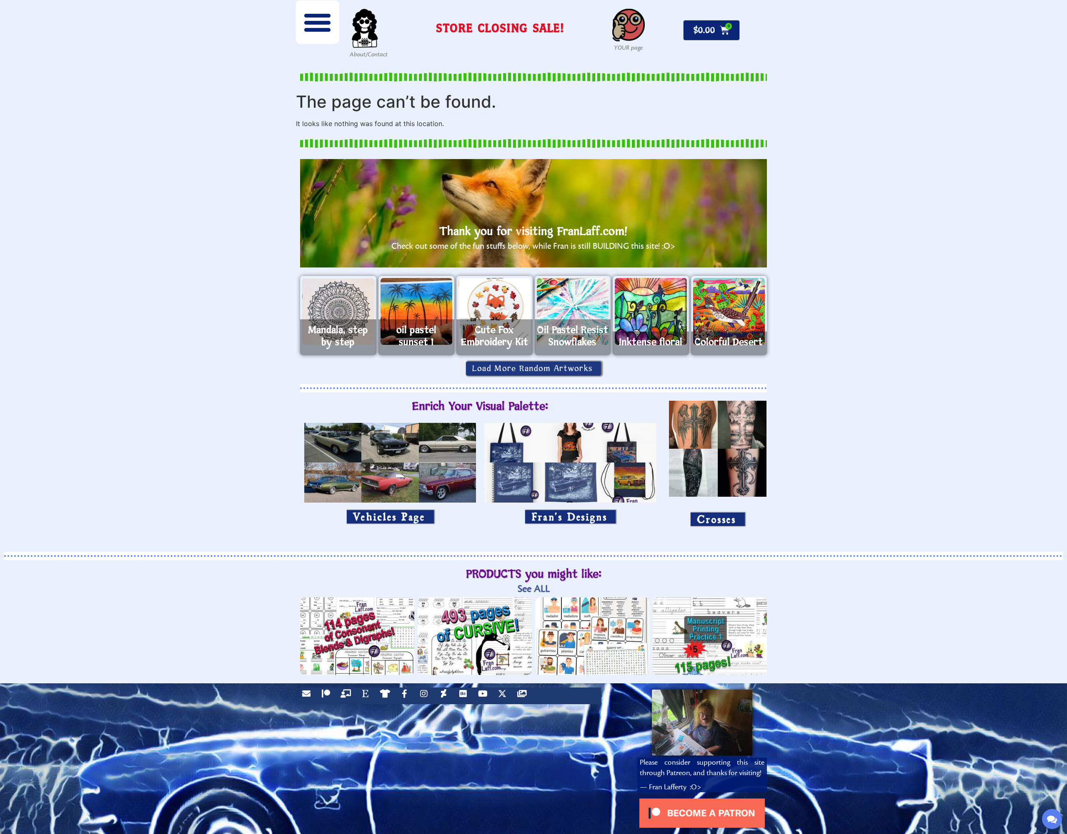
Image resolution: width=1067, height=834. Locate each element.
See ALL (534, 588)
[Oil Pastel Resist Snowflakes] (573, 311)
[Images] (524, 695)
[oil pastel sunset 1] (416, 311)
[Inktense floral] (651, 311)
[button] (317, 22)
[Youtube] (484, 695)
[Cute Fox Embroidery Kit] (494, 311)
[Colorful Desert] (729, 311)
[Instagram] (426, 695)
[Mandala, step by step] (338, 311)
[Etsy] (367, 695)
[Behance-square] (465, 695)
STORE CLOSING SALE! (500, 27)
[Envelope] (308, 695)
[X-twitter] (504, 695)
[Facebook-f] (406, 695)
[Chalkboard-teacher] (347, 695)
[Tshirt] (386, 695)
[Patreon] (328, 695)
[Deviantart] (445, 695)
